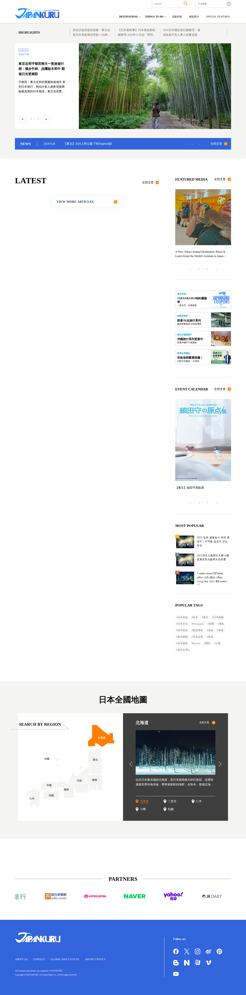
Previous (23, 119)
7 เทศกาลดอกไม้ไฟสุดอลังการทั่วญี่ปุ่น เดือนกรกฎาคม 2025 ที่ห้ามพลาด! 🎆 (213, 578)
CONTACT (39, 959)
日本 (195, 617)
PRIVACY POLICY (95, 959)
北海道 (144, 801)
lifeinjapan (198, 624)
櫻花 (207, 643)
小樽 (143, 809)
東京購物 (183, 636)
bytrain (196, 643)
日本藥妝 (183, 643)
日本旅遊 (183, 617)
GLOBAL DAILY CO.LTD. (65, 959)
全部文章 (216, 143)
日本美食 (183, 630)
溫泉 (210, 630)
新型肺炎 (198, 630)
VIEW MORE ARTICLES (75, 201)
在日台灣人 (184, 649)
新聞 (211, 624)
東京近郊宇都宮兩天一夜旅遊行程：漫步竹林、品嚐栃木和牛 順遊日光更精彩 (42, 69)
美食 (220, 630)
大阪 (218, 643)
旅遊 (210, 636)
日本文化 (183, 624)
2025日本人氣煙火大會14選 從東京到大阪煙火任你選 (213, 557)
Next (46, 119)
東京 (205, 617)
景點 (221, 624)
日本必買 (198, 636)
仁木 (199, 801)
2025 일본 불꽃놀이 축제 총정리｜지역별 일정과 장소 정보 (213, 541)
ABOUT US (21, 959)
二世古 (172, 801)
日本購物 (218, 617)
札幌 (171, 809)
